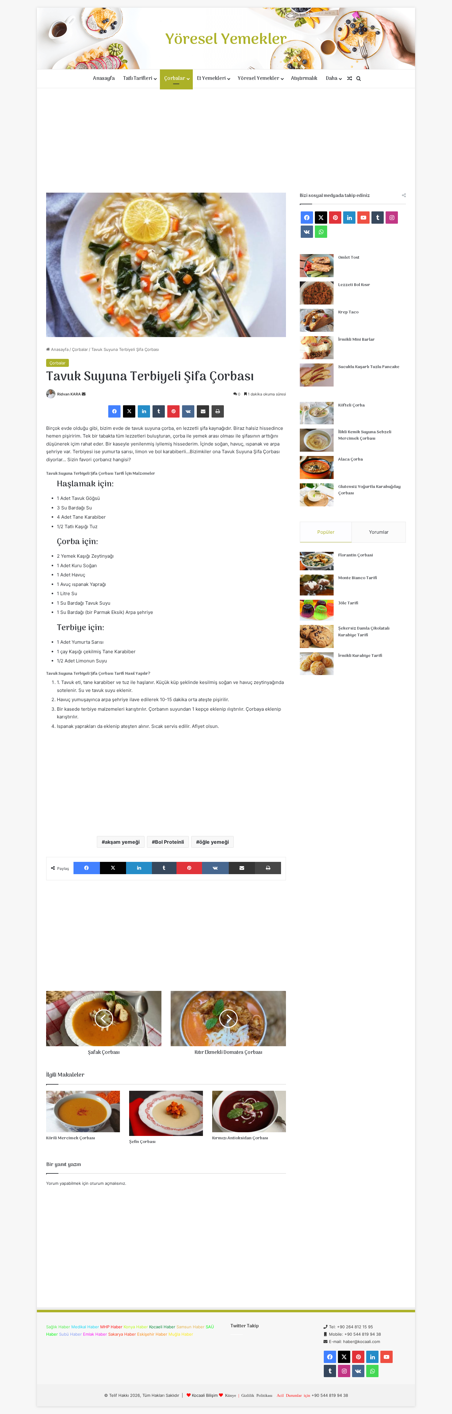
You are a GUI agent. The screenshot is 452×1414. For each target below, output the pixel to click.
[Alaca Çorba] (317, 467)
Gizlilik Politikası (256, 1395)
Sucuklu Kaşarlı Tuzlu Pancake (368, 367)
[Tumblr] (159, 411)
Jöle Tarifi (348, 603)
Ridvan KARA (69, 394)
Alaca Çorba (350, 459)
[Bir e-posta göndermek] (83, 394)
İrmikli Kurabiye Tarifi (360, 655)
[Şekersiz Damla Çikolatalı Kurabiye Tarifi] (317, 636)
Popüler (326, 532)
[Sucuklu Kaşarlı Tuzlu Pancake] (317, 375)
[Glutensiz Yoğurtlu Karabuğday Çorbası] (317, 494)
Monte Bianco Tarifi (357, 578)
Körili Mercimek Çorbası (70, 1138)
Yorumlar (379, 532)
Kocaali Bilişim (205, 1395)
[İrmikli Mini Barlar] (317, 347)
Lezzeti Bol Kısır (354, 285)
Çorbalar (174, 79)
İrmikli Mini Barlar (356, 339)
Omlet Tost (348, 257)
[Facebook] (114, 411)
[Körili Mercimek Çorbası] (83, 1111)
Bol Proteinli (169, 842)
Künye (230, 1395)
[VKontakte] (188, 411)
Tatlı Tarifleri (137, 79)
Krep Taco (348, 312)
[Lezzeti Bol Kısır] (317, 292)
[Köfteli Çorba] (317, 413)
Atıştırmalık (304, 79)
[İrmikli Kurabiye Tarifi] (317, 663)
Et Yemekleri (211, 79)
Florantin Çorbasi (355, 555)
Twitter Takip (245, 1326)
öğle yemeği (214, 842)
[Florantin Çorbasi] (317, 561)
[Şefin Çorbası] (166, 1113)
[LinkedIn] (144, 411)
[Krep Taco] (317, 320)
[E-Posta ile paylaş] (203, 411)
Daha (331, 79)
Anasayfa (104, 79)
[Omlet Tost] (317, 265)
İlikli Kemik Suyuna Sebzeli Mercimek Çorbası (364, 435)
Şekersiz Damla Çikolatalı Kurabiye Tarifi (364, 632)
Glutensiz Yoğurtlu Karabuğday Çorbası (369, 490)
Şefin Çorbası (142, 1141)
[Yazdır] (218, 411)
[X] (129, 411)
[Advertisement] (226, 140)
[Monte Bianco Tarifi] (317, 585)
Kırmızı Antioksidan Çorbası (240, 1138)
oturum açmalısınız (107, 1183)
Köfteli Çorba (351, 405)
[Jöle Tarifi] (317, 610)
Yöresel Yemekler (258, 79)
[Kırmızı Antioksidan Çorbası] (249, 1111)
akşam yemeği (122, 842)
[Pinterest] (173, 411)
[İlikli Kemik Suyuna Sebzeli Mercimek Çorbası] (317, 440)
